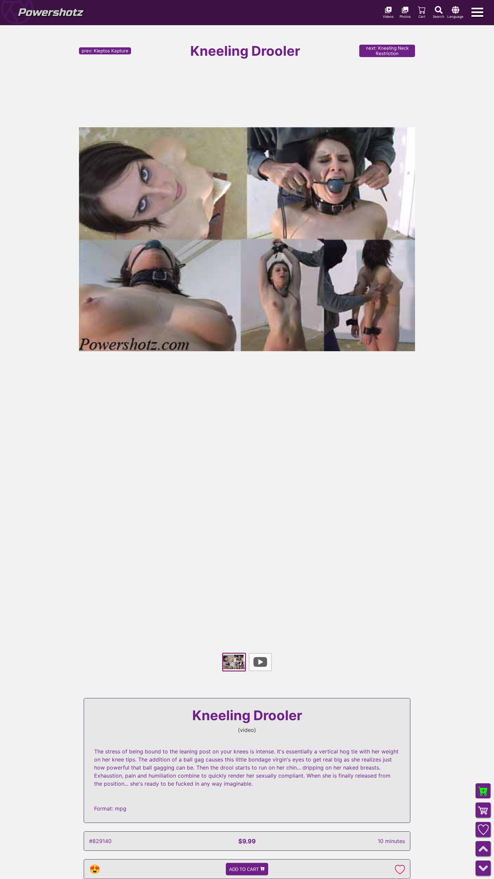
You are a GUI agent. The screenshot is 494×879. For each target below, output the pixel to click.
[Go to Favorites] (483, 829)
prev (105, 50)
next (387, 50)
